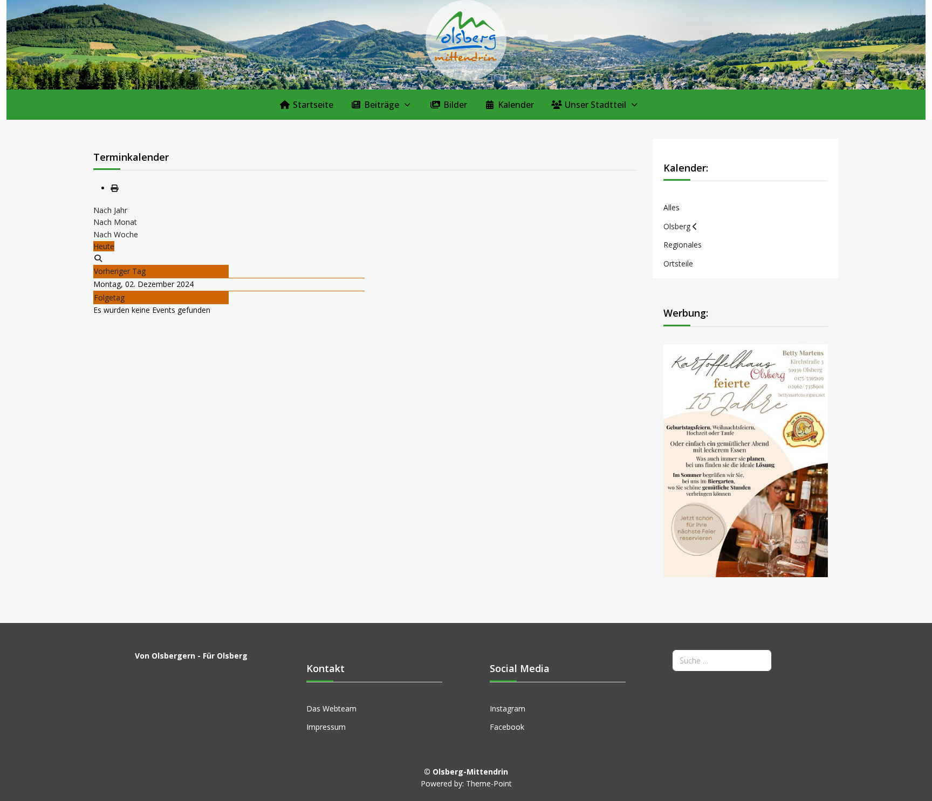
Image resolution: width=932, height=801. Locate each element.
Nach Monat (115, 222)
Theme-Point (489, 783)
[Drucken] (114, 188)
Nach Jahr (110, 210)
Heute (103, 246)
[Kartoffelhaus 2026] (745, 460)
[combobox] (722, 660)
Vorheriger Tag (120, 271)
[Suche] (98, 258)
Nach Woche (115, 234)
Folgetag (109, 297)
